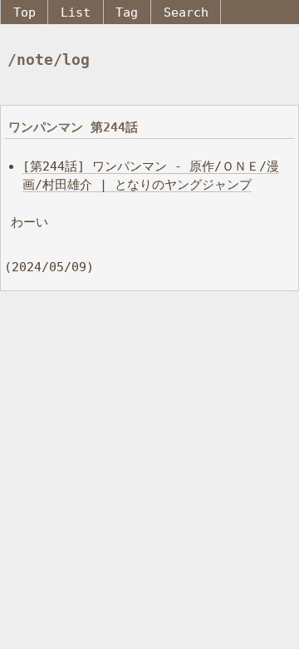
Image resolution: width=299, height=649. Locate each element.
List (76, 12)
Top (24, 12)
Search (186, 12)
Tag (126, 12)
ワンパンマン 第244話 (73, 127)
